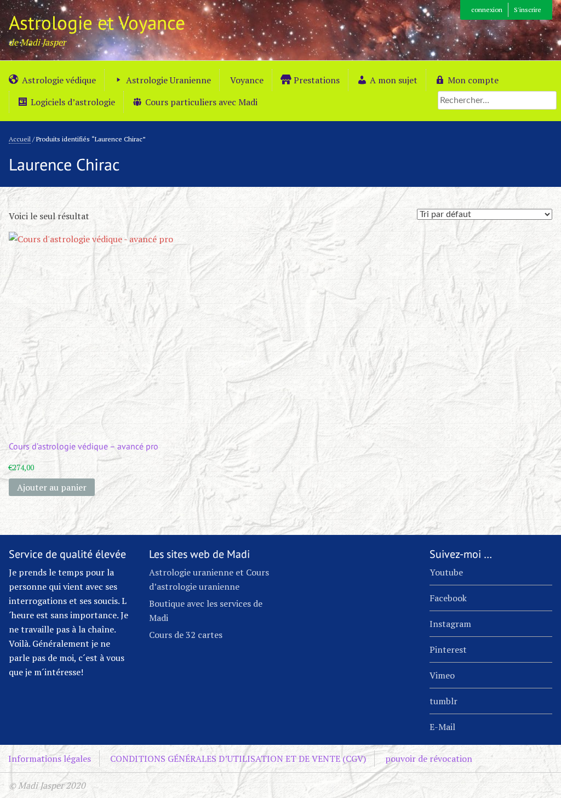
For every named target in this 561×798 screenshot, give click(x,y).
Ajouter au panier (52, 487)
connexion (486, 9)
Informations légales (49, 758)
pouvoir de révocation (428, 758)
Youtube (446, 572)
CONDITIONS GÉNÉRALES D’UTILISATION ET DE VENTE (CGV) (238, 758)
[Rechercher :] (497, 99)
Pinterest (448, 649)
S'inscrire (527, 9)
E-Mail (442, 727)
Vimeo (442, 675)
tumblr (443, 701)
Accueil (20, 139)
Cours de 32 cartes (185, 635)
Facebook (448, 598)
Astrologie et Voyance (97, 22)
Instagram (450, 624)
